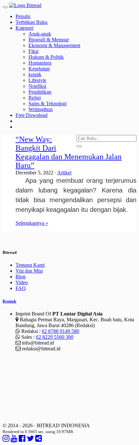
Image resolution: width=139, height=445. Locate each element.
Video (22, 282)
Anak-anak (39, 33)
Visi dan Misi (29, 271)
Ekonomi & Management (54, 45)
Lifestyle (37, 80)
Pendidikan (39, 92)
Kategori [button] (24, 28)
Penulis (23, 16)
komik (34, 74)
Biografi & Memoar (48, 39)
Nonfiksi (37, 86)
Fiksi (33, 51)
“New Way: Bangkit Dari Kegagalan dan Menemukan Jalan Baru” (69, 152)
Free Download (32, 115)
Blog (21, 276)
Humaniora (39, 63)
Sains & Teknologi (47, 103)
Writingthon (40, 109)
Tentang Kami (30, 265)
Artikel (64, 172)
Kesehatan (39, 68)
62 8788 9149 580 (60, 331)
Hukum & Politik (46, 57)
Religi (34, 97)
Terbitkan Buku (32, 22)
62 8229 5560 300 (54, 337)
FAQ (21, 288)
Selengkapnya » (32, 223)
